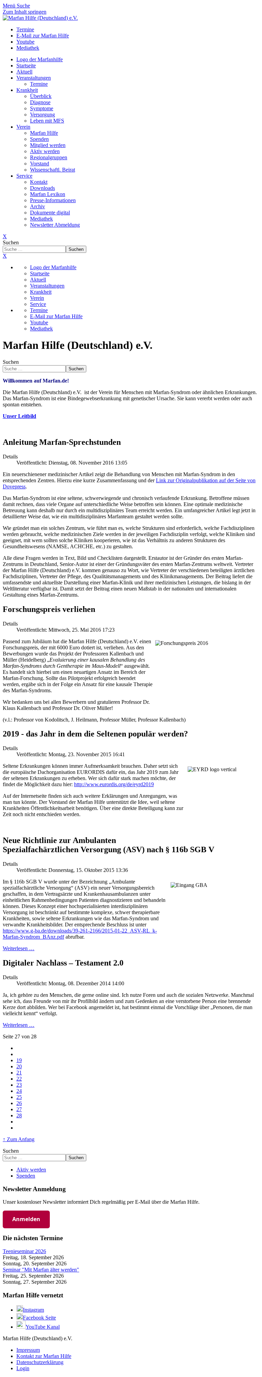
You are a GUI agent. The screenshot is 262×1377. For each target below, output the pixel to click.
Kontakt (38, 182)
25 (19, 1097)
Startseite (26, 65)
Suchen (11, 242)
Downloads (42, 188)
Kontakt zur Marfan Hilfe (43, 1356)
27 (19, 1109)
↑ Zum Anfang (18, 1139)
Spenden (39, 139)
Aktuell (24, 72)
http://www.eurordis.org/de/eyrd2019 (114, 784)
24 (19, 1091)
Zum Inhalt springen (24, 12)
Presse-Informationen (53, 200)
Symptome (41, 108)
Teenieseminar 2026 (24, 1251)
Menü (10, 6)
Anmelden (26, 1219)
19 (19, 1060)
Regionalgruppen (48, 157)
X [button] (5, 256)
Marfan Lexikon (47, 194)
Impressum (28, 1350)
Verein (23, 127)
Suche (23, 6)
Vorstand (39, 163)
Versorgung (42, 114)
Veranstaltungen (33, 78)
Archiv (37, 206)
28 (19, 1115)
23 (19, 1085)
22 (19, 1079)
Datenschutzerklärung (39, 1362)
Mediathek (41, 219)
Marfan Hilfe (44, 133)
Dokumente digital (50, 212)
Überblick (41, 96)
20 (19, 1066)
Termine (39, 84)
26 (19, 1103)
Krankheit (27, 90)
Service (24, 176)
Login (22, 1368)
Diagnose (40, 102)
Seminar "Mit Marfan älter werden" (41, 1270)
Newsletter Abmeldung (55, 225)
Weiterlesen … (18, 948)
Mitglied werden (48, 145)
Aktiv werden (45, 151)
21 (19, 1072)
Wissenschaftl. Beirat (52, 170)
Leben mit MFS (47, 121)
